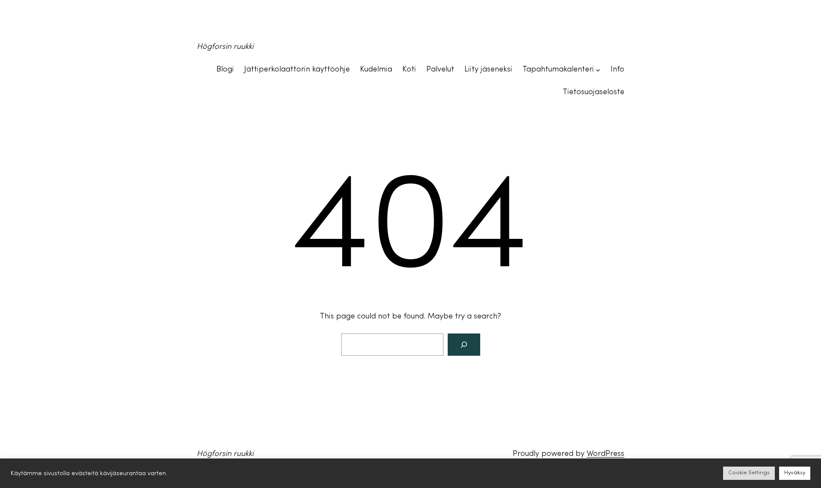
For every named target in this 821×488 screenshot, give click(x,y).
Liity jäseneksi (488, 69)
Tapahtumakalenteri (558, 69)
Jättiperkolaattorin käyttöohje (297, 69)
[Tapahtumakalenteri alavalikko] (598, 70)
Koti (409, 69)
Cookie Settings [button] (749, 473)
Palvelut (440, 69)
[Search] (464, 344)
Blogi (225, 69)
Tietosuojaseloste (593, 92)
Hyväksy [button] (794, 473)
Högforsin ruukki (225, 47)
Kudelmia (376, 69)
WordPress (605, 454)
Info (617, 69)
